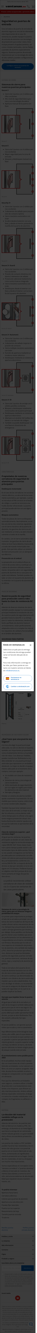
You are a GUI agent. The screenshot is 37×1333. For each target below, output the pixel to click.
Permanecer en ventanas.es (16, 678)
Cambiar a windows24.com (20, 686)
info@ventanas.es (12, 670)
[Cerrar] (30, 645)
